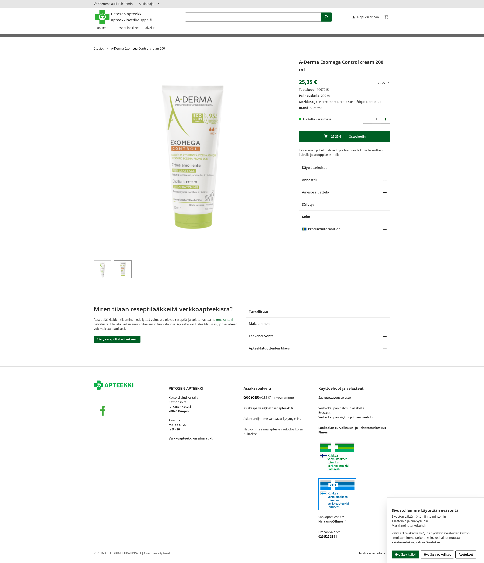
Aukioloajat (147, 4)
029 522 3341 (327, 536)
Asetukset (466, 554)
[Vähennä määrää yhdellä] (367, 119)
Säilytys (308, 204)
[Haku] (326, 17)
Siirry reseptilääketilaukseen (117, 339)
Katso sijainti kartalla (183, 397)
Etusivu (99, 48)
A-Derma (316, 108)
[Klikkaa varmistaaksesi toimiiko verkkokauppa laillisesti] (354, 456)
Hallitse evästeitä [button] (370, 553)
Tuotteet (101, 28)
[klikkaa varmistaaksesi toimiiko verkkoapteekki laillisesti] (354, 494)
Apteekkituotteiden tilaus (269, 348)
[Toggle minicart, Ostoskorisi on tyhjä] (386, 17)
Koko (306, 216)
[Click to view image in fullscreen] (192, 157)
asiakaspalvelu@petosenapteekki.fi (268, 408)
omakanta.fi (224, 320)
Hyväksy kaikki (405, 554)
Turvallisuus (258, 311)
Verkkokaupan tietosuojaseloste (341, 408)
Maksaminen (259, 323)
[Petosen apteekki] (130, 385)
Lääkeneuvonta (261, 336)
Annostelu (310, 180)
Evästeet (324, 413)
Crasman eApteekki (157, 553)
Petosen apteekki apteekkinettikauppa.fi (131, 17)
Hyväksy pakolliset (437, 554)
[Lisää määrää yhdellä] (385, 119)
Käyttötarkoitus (314, 167)
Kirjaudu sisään (368, 17)
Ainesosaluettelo (315, 192)
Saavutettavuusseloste (334, 397)
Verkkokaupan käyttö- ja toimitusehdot (346, 417)
